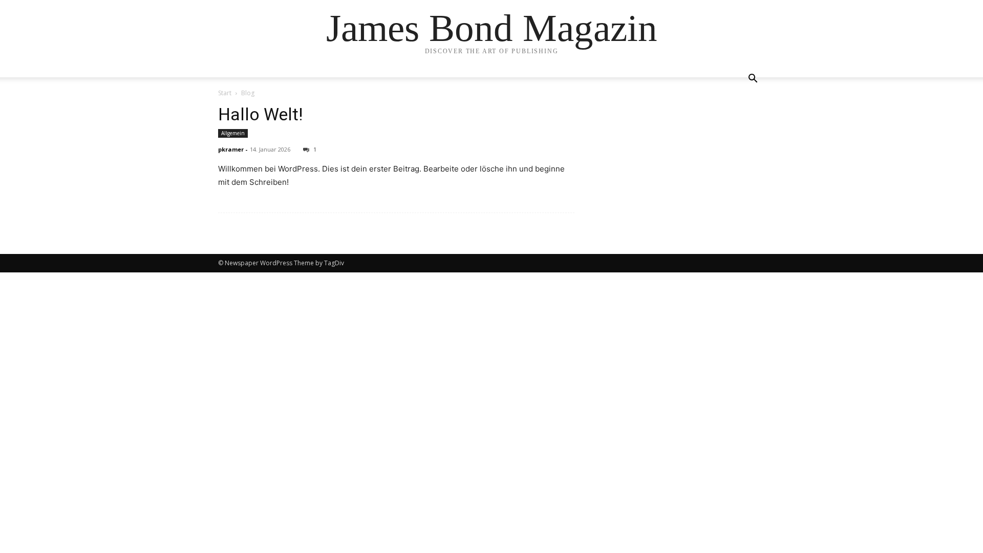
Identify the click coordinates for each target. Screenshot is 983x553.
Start (224, 93)
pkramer (231, 149)
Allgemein (233, 133)
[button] (752, 79)
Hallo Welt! (260, 114)
